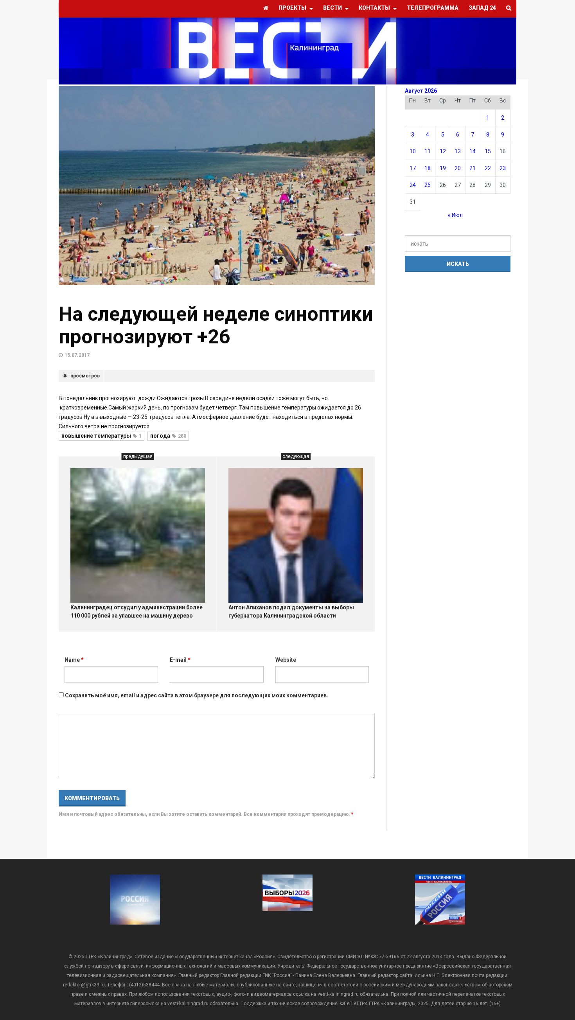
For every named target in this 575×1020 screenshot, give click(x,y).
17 (413, 168)
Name (74, 660)
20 (458, 168)
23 (503, 168)
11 (427, 151)
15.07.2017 (77, 355)
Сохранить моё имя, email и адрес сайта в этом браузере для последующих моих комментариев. (196, 695)
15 (488, 151)
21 (472, 168)
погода (168, 436)
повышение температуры (101, 436)
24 (413, 185)
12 (443, 151)
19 (443, 168)
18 (427, 168)
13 (458, 151)
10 (413, 151)
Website (285, 660)
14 (472, 151)
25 (427, 185)
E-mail (180, 660)
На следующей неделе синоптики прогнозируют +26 (216, 325)
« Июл (455, 215)
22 (488, 168)
